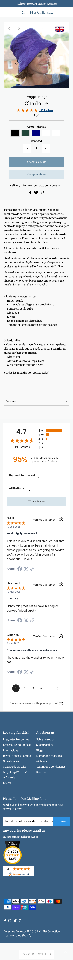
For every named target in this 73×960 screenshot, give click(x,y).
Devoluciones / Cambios (17, 756)
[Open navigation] (9, 12)
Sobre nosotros (45, 739)
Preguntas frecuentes (16, 739)
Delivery (15, 185)
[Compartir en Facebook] (30, 193)
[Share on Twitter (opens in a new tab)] (26, 568)
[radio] (52, 430)
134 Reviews (46, 110)
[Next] (19, 28)
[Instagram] (9, 921)
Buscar (7, 783)
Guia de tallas (11, 761)
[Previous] (10, 28)
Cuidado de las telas (14, 766)
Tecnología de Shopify (17, 935)
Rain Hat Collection (48, 931)
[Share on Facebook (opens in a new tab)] (19, 569)
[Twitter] (15, 921)
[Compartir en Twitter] (36, 193)
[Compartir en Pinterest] (42, 193)
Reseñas (41, 772)
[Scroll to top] (65, 952)
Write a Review (36, 501)
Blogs (39, 750)
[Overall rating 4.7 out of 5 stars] (27, 111)
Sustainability (44, 744)
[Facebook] (5, 921)
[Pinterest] (20, 921)
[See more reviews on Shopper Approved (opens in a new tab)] (32, 569)
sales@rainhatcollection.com (20, 836)
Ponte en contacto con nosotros (42, 185)
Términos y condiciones (51, 766)
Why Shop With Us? (15, 772)
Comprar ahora (36, 174)
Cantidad (36, 141)
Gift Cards (9, 777)
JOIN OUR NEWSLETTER (36, 954)
